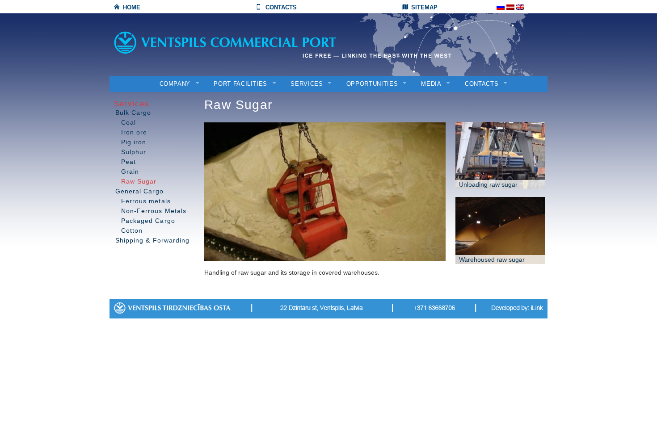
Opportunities (369, 84)
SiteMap (424, 7)
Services (304, 84)
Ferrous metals (146, 201)
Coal (128, 122)
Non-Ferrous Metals (153, 210)
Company (172, 84)
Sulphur (133, 151)
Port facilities (237, 84)
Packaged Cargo (148, 220)
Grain (130, 171)
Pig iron (133, 142)
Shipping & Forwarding (152, 240)
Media (428, 84)
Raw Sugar (138, 181)
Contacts (281, 7)
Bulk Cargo (133, 112)
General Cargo (139, 191)
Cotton (132, 230)
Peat (128, 161)
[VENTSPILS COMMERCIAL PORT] (248, 42)
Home (131, 7)
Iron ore (134, 132)
